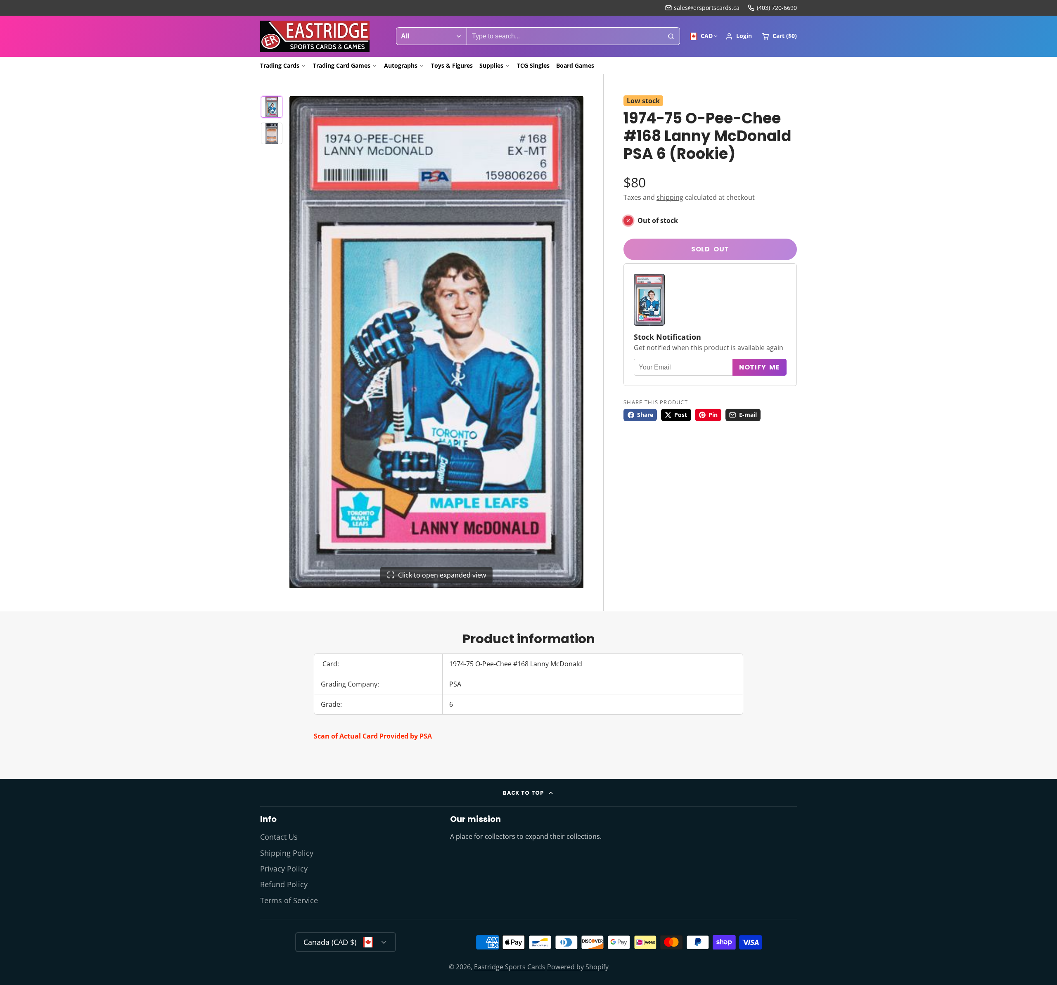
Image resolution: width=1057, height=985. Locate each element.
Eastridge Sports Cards (509, 966)
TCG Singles (533, 65)
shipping (669, 197)
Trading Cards (279, 65)
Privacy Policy (284, 869)
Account (738, 36)
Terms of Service (289, 900)
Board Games (575, 65)
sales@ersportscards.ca (706, 8)
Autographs (400, 65)
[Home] (315, 36)
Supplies (491, 65)
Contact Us (279, 837)
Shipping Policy (286, 853)
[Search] (671, 36)
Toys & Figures (452, 65)
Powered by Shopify (578, 966)
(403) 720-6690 (777, 8)
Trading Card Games (341, 65)
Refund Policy (284, 884)
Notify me (759, 367)
